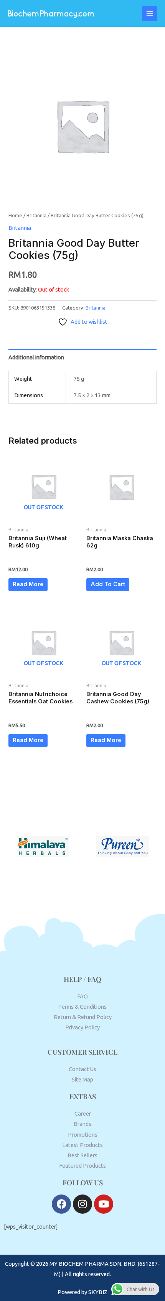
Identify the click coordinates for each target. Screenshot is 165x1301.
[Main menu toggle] (149, 13)
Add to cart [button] (108, 584)
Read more (28, 584)
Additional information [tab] (36, 357)
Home (15, 215)
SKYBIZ (97, 1292)
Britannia (36, 215)
